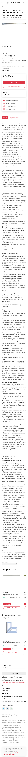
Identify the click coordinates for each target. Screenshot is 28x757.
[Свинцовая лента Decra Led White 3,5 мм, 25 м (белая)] (11, 582)
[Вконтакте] (7, 708)
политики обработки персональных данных (13, 682)
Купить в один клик (14, 86)
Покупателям (6, 688)
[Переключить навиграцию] (2, 2)
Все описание (5, 70)
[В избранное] (13, 604)
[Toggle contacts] (23, 2)
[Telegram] (3, 708)
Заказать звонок (17, 696)
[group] (14, 32)
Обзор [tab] (5, 117)
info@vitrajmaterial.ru (8, 699)
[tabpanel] (14, 344)
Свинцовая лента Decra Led (9, 564)
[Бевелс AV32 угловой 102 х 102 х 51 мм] (11, 630)
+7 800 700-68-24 (6, 696)
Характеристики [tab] (14, 118)
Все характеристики (7, 62)
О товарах (5, 690)
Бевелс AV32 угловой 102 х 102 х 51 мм (11, 643)
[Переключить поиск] (26, 2)
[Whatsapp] (11, 708)
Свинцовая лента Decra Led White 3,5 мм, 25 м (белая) (10, 595)
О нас (4, 686)
